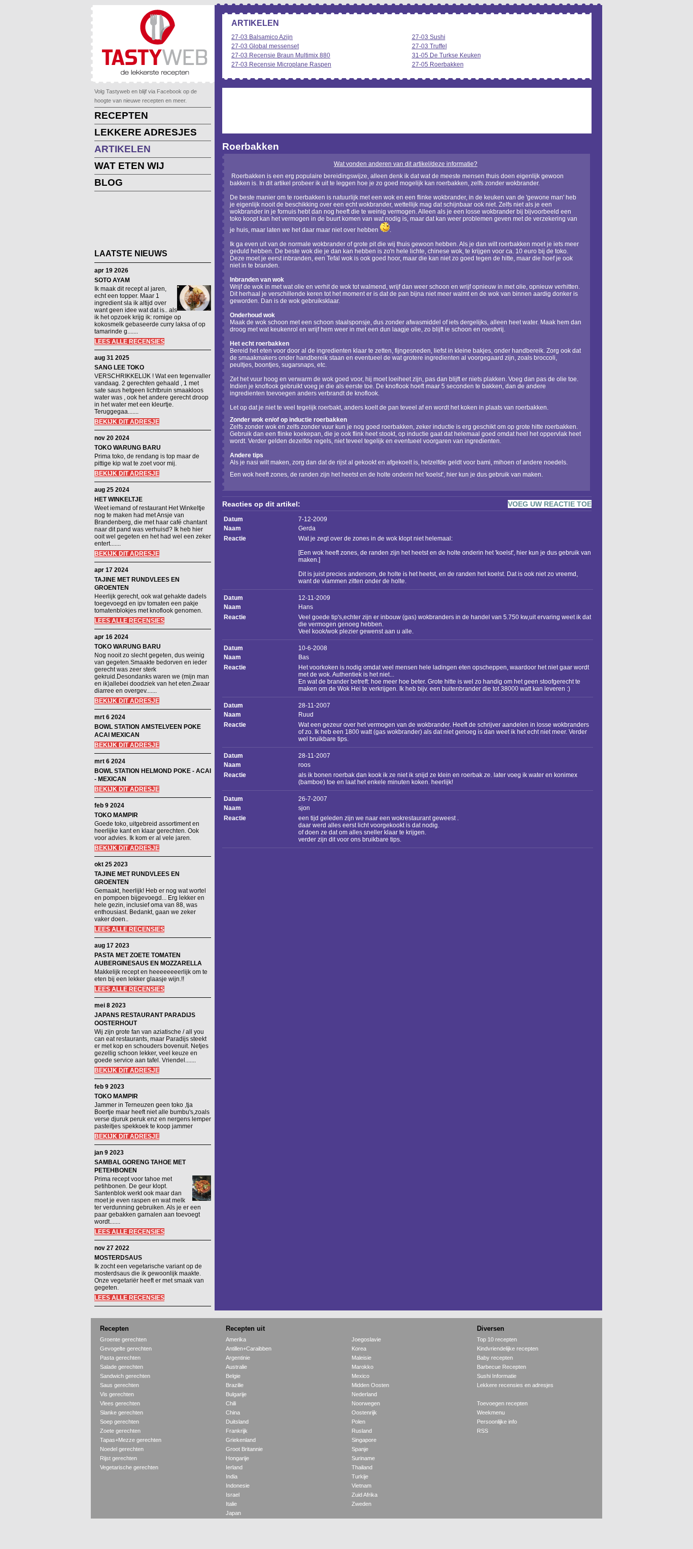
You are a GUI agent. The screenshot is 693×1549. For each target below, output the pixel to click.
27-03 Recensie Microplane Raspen (281, 64)
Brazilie (235, 1385)
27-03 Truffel (429, 46)
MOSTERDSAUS (118, 1257)
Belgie (233, 1376)
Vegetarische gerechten (129, 1467)
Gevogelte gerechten (126, 1348)
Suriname (363, 1458)
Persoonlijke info (497, 1422)
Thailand (362, 1467)
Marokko (362, 1367)
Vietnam (361, 1486)
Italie (231, 1504)
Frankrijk (237, 1431)
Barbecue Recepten (501, 1367)
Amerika (236, 1339)
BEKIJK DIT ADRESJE (126, 421)
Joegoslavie (366, 1339)
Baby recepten (495, 1358)
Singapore (364, 1440)
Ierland (234, 1467)
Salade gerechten (121, 1367)
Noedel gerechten (122, 1449)
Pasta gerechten (120, 1358)
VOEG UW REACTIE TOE (550, 504)
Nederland (364, 1394)
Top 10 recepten (497, 1339)
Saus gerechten (119, 1385)
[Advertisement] (145, 222)
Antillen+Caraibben (248, 1348)
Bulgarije (236, 1394)
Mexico (360, 1376)
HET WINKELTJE (118, 499)
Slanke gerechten (121, 1412)
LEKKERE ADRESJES (145, 132)
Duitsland (237, 1422)
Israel (232, 1495)
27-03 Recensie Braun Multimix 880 (280, 55)
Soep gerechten (119, 1422)
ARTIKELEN (122, 149)
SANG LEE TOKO (119, 367)
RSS (482, 1431)
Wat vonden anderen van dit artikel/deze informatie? (405, 163)
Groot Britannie (244, 1449)
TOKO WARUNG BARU (127, 447)
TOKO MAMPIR (116, 815)
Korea (359, 1348)
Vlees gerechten (120, 1403)
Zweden (361, 1504)
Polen (358, 1422)
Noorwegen (366, 1403)
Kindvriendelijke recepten (507, 1348)
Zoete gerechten (120, 1431)
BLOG (108, 182)
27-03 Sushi (428, 37)
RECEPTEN (121, 115)
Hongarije (237, 1458)
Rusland (362, 1431)
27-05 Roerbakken (438, 64)
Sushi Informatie (496, 1376)
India (231, 1476)
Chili (231, 1403)
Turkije (360, 1476)
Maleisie (361, 1358)
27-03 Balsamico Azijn (262, 37)
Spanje (360, 1449)
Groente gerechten (123, 1339)
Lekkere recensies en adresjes (515, 1385)
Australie (236, 1367)
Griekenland (241, 1440)
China (233, 1412)
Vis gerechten (117, 1394)
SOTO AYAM (112, 280)
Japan (233, 1513)
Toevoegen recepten (502, 1403)
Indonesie (238, 1486)
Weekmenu (491, 1412)
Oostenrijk (364, 1412)
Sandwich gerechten (125, 1376)
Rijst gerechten (118, 1458)
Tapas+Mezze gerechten (130, 1440)
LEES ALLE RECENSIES (129, 341)
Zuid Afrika (364, 1495)
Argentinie (238, 1358)
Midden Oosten (370, 1385)
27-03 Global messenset (265, 46)
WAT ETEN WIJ (129, 165)
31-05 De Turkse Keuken (446, 55)
